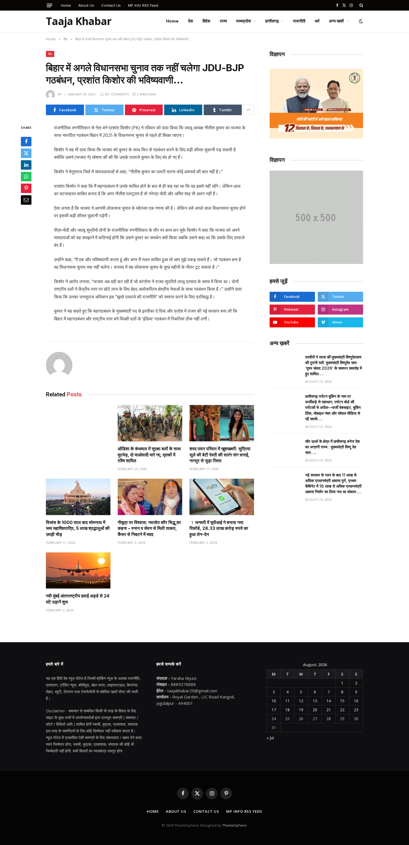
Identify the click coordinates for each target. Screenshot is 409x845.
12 (301, 700)
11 (287, 700)
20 (315, 709)
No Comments (117, 94)
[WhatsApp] (26, 177)
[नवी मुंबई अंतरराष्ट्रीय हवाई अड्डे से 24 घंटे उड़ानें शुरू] (78, 570)
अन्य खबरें (336, 21)
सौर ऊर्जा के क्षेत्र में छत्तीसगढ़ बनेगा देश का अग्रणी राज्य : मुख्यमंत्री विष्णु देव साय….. (332, 447)
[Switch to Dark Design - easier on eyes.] (360, 21)
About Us (86, 5)
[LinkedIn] (26, 165)
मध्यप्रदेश (243, 21)
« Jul (270, 737)
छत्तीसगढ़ (272, 21)
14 (328, 700)
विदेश (206, 21)
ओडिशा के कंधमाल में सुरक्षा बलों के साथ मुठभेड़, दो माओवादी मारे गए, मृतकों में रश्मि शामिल (149, 455)
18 (287, 709)
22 (342, 709)
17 (274, 709)
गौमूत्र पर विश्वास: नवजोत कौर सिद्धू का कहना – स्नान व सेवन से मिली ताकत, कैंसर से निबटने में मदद (149, 528)
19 (301, 709)
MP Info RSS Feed (143, 5)
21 (328, 709)
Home (66, 5)
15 (342, 700)
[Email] (26, 200)
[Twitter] (26, 153)
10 (274, 700)
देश (190, 21)
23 (356, 709)
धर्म (317, 21)
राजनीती (299, 21)
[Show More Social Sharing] (248, 110)
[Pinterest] (26, 188)
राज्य (223, 21)
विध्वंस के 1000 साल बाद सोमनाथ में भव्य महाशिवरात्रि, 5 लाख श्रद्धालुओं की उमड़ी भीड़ (78, 528)
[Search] (360, 5)
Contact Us (111, 5)
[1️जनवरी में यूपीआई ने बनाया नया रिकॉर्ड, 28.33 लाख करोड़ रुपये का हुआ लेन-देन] (221, 497)
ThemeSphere (234, 825)
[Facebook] (26, 142)
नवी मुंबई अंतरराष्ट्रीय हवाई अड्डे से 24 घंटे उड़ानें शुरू (77, 599)
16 (356, 700)
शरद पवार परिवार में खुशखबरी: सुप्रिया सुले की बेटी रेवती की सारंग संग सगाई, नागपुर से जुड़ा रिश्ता (219, 455)
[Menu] (49, 5)
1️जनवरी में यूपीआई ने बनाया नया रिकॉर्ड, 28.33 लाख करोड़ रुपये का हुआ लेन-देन (218, 528)
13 (315, 700)
